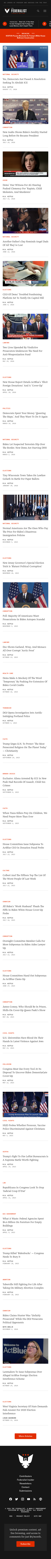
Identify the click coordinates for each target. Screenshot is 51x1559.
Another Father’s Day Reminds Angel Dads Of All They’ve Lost (25, 243)
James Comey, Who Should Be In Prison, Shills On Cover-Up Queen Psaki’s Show (25, 1008)
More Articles (25, 1436)
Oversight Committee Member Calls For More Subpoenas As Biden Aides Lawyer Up (24, 944)
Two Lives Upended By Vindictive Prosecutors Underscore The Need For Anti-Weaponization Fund (22, 351)
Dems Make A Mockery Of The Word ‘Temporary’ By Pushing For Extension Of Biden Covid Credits (25, 682)
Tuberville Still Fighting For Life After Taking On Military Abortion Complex (23, 1286)
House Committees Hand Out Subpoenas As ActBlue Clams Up (24, 977)
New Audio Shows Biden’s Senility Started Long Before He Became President (25, 134)
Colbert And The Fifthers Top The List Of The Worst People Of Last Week (24, 877)
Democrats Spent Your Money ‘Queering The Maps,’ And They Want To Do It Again (25, 415)
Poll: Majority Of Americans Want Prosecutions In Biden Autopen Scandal (24, 617)
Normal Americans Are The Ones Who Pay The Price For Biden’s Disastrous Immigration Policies (25, 532)
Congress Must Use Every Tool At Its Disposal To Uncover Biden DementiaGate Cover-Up (25, 1072)
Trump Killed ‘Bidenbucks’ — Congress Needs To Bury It (23, 1255)
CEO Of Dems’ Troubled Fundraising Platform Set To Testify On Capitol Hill (23, 296)
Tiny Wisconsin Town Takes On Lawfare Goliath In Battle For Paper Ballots (24, 477)
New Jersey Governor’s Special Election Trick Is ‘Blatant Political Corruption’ (23, 564)
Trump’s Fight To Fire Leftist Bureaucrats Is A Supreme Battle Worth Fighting (25, 1158)
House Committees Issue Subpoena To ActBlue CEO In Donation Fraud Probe (23, 846)
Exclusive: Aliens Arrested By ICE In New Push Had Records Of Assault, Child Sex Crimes (24, 782)
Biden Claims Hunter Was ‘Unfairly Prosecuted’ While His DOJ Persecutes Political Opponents (23, 1319)
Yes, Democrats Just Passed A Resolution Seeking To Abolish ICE (24, 81)
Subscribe (25, 1543)
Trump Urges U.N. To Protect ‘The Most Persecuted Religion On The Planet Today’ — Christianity (25, 747)
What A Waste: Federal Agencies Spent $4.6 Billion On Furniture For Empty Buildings (23, 1222)
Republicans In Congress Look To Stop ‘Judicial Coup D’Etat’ (23, 1189)
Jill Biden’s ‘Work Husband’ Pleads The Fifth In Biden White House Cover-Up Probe (23, 910)
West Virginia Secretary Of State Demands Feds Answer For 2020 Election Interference (25, 1410)
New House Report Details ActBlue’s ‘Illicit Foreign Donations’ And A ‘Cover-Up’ (25, 384)
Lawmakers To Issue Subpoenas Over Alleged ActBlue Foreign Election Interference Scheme (22, 1375)
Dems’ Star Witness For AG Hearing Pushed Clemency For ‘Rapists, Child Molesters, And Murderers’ (22, 189)
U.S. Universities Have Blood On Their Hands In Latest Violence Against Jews (23, 1039)
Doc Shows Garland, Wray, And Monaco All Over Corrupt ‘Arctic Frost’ (24, 648)
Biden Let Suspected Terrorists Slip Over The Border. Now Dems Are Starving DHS (25, 446)
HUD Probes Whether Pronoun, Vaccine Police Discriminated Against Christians (24, 1127)
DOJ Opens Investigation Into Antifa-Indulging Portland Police (22, 714)
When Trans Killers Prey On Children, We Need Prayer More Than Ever (25, 815)
